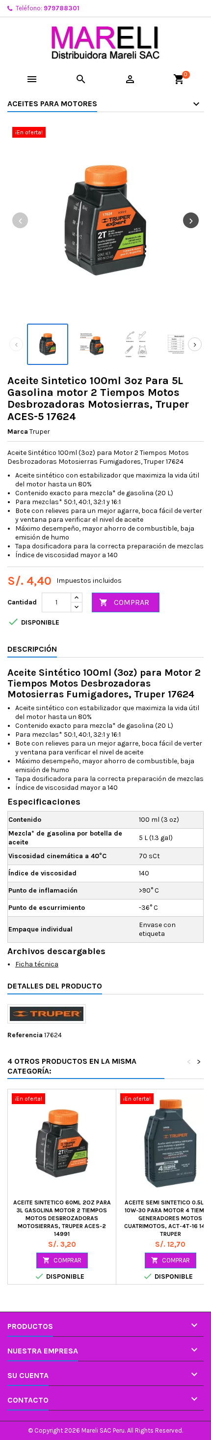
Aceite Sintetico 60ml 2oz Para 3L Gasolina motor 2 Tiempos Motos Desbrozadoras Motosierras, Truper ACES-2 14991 (62, 1218)
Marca (17, 431)
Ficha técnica (36, 964)
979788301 (61, 8)
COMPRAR (124, 602)
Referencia (25, 1035)
